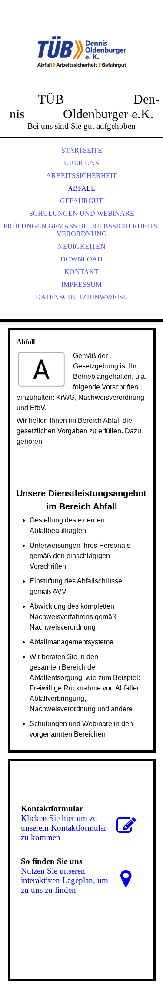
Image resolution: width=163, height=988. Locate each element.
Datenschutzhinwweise (81, 297)
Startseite (81, 150)
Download (81, 259)
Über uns (81, 163)
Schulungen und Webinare (81, 213)
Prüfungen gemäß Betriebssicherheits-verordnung (81, 230)
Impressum (81, 284)
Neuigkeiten (82, 246)
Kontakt (81, 271)
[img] (82, 52)
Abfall (81, 188)
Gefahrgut (81, 200)
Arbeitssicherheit (81, 175)
